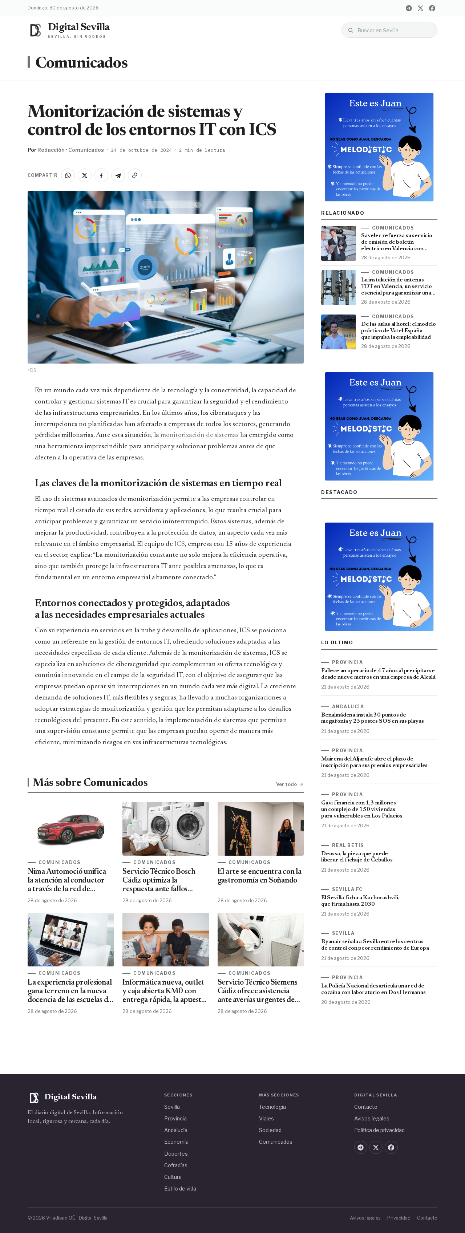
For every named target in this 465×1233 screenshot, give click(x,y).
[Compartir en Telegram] (118, 175)
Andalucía (175, 1130)
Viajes (266, 1118)
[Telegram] (408, 8)
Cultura (173, 1177)
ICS (179, 544)
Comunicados (81, 64)
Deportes (176, 1154)
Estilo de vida (180, 1188)
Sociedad (270, 1130)
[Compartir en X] (85, 175)
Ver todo (286, 784)
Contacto (365, 1107)
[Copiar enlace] (135, 175)
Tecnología (272, 1107)
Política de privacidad (379, 1130)
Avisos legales (371, 1118)
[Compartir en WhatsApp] (68, 175)
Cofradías (175, 1165)
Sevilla (172, 1107)
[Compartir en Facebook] (101, 175)
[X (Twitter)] (420, 8)
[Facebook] (431, 8)
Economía (176, 1142)
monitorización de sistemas (200, 435)
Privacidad (399, 1218)
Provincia (175, 1118)
